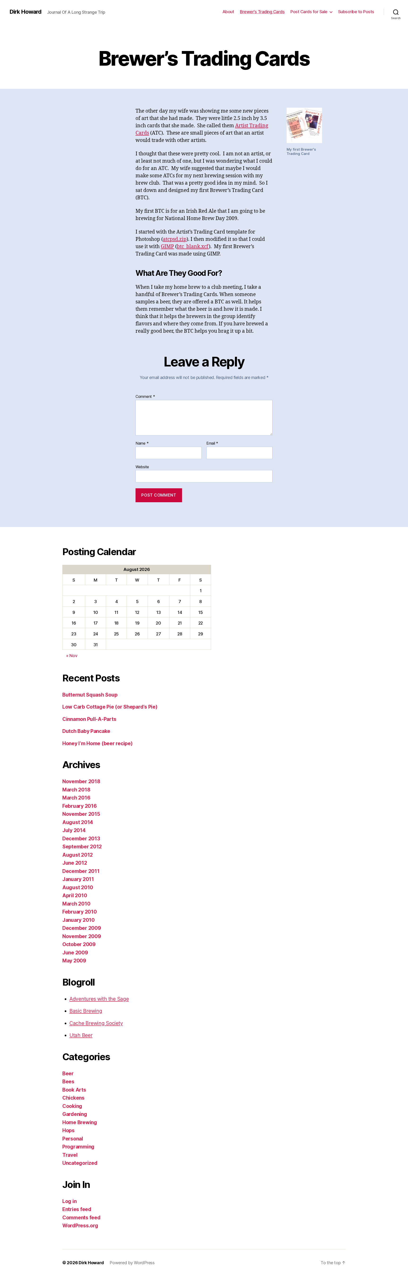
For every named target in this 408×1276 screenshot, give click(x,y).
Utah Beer (81, 1035)
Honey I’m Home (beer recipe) (97, 743)
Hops (68, 1130)
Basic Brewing (85, 1011)
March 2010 (76, 904)
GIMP (167, 246)
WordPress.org (80, 1226)
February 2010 (79, 912)
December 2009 (81, 928)
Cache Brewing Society (96, 1023)
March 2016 (76, 798)
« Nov (71, 655)
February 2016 (79, 806)
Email (212, 443)
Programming (78, 1147)
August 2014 (77, 822)
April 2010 (74, 895)
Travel (69, 1155)
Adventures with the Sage (99, 999)
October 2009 (79, 944)
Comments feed (81, 1218)
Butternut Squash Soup (89, 695)
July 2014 (74, 830)
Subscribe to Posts (356, 11)
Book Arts (74, 1090)
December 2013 (81, 839)
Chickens (73, 1098)
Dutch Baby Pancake (86, 731)
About (228, 11)
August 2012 (77, 855)
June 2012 (74, 863)
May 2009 (74, 961)
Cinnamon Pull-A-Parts (89, 719)
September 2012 (82, 847)
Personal (72, 1139)
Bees (68, 1082)
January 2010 (78, 920)
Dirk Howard (25, 12)
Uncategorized (80, 1163)
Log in (69, 1201)
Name (142, 443)
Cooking (72, 1106)
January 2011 (78, 879)
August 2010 (77, 887)
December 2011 (81, 871)
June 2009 (75, 953)
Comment (145, 397)
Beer (68, 1073)
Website (142, 466)
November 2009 (81, 936)
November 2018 (81, 781)
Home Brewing (79, 1122)
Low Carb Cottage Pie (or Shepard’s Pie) (109, 707)
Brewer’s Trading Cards (262, 11)
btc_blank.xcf (193, 246)
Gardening (74, 1114)
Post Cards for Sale (308, 11)
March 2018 (76, 790)
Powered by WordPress (132, 1262)
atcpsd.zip (175, 239)
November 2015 (81, 814)
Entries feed (76, 1209)
